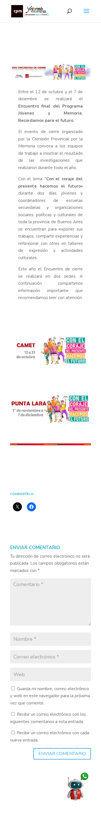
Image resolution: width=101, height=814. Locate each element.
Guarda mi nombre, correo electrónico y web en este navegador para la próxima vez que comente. (50, 696)
